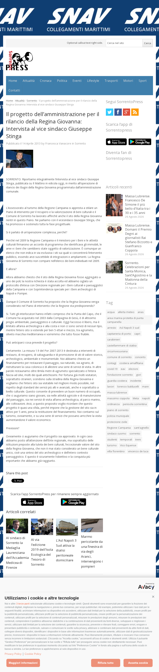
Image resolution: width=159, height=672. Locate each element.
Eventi (77, 81)
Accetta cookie (138, 662)
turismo (112, 445)
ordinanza (113, 404)
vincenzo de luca (138, 451)
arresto (111, 327)
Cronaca (45, 81)
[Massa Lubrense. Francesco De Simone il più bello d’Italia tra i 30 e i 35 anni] (114, 215)
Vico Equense (128, 445)
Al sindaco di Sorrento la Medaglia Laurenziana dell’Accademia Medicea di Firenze (17, 553)
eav (123, 369)
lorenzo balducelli (128, 386)
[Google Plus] (126, 112)
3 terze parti (22, 603)
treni (138, 439)
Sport (143, 81)
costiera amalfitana (131, 363)
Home (13, 81)
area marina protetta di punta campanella (125, 320)
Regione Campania (119, 427)
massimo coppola (118, 398)
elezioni (133, 369)
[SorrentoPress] (19, 60)
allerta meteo (126, 312)
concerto (140, 357)
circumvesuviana (117, 351)
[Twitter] (109, 112)
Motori (128, 81)
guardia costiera (117, 380)
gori (138, 374)
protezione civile (117, 422)
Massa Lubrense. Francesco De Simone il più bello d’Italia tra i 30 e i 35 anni (137, 204)
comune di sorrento (119, 357)
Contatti (14, 90)
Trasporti (111, 81)
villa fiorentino (116, 451)
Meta (136, 398)
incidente (135, 380)
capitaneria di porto (119, 333)
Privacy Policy (13, 653)
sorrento (135, 433)
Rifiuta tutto (106, 662)
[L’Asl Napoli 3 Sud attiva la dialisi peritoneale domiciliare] (67, 527)
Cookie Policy (33, 653)
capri (137, 333)
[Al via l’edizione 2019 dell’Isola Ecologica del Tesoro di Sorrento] (42, 527)
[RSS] (134, 112)
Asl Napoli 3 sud (129, 327)
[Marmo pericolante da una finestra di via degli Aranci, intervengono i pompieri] (92, 525)
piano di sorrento (118, 410)
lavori (110, 386)
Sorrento (32, 100)
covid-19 (112, 369)
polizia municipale (118, 416)
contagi (111, 363)
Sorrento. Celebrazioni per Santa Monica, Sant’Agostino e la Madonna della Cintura (138, 273)
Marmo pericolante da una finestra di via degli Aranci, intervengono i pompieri (92, 551)
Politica (62, 81)
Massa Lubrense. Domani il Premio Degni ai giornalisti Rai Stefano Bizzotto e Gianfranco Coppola (138, 237)
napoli (146, 398)
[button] (153, 597)
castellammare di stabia (122, 345)
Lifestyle (93, 81)
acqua (111, 312)
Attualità (29, 81)
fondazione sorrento (120, 374)
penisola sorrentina (135, 404)
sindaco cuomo (116, 433)
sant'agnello (141, 427)
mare (145, 386)
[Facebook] (118, 112)
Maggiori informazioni (23, 662)
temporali (126, 439)
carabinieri (113, 339)
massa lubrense (117, 392)
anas (141, 312)
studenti (112, 439)
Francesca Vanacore (58, 143)
